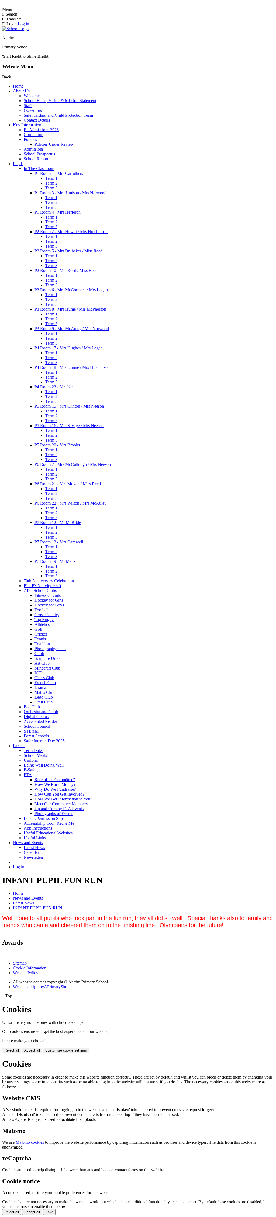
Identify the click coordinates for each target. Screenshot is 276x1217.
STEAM (31, 731)
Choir (39, 653)
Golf (38, 629)
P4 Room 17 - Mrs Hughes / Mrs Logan (68, 348)
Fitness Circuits (47, 595)
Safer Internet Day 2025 (44, 740)
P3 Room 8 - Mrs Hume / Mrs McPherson (70, 309)
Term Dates (33, 750)
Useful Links (35, 837)
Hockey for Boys (49, 605)
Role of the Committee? (54, 779)
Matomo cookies (30, 1142)
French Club (45, 682)
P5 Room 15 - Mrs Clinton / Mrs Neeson (69, 406)
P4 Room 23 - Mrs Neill (55, 386)
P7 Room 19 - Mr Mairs (54, 561)
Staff (28, 105)
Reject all (11, 1050)
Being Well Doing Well (44, 765)
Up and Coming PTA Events (59, 808)
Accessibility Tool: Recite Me (49, 823)
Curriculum (33, 134)
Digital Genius (36, 716)
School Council (37, 726)
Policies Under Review (54, 144)
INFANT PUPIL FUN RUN (37, 908)
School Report (36, 159)
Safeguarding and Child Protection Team (58, 115)
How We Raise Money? (54, 784)
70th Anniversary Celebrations (49, 580)
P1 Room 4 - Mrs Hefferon (57, 212)
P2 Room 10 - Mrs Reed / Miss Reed (66, 270)
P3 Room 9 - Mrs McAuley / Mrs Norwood (71, 328)
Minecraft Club (47, 668)
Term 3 (51, 188)
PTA (28, 774)
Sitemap (20, 963)
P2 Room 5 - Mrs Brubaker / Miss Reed (68, 251)
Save (49, 1212)
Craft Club (43, 702)
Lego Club (43, 697)
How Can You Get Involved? (59, 794)
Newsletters (34, 857)
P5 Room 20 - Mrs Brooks (57, 445)
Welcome (32, 95)
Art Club (42, 663)
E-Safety (31, 770)
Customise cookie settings (66, 1050)
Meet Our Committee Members (61, 804)
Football (41, 610)
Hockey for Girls (48, 600)
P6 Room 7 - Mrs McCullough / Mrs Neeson (72, 464)
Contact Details (37, 120)
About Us (21, 91)
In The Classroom (39, 168)
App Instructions (38, 828)
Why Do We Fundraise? (55, 789)
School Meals (35, 755)
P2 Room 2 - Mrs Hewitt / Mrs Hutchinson (71, 231)
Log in (23, 24)
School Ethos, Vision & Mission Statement (60, 100)
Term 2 (51, 183)
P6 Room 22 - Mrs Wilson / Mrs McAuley (70, 503)
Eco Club (32, 707)
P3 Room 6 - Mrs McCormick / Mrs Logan (71, 289)
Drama (40, 687)
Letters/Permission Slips (44, 818)
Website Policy (25, 972)
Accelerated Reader (40, 721)
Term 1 (51, 178)
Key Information (27, 125)
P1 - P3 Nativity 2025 (42, 585)
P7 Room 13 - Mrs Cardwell (58, 542)
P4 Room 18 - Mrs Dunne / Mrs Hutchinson (72, 367)
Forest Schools (36, 736)
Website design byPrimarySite (40, 986)
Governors (33, 110)
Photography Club (50, 648)
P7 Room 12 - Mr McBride (57, 522)
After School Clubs (40, 590)
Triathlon (42, 644)
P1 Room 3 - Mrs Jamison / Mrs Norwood (70, 192)
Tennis (40, 639)
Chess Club (44, 677)
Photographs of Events (53, 813)
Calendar (31, 852)
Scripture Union (48, 658)
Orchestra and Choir (41, 711)
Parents (19, 745)
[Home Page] (15, 28)
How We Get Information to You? (63, 799)
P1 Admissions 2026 (41, 129)
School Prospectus (39, 154)
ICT (38, 673)
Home (18, 86)
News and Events (28, 842)
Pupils (18, 163)
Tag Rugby (44, 619)
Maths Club (44, 692)
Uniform (31, 760)
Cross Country (46, 614)
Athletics (42, 624)
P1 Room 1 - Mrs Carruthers (58, 173)
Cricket (40, 634)
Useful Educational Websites (48, 833)
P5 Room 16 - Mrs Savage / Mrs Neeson (69, 425)
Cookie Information (29, 968)
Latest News (34, 847)
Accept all (32, 1050)
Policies (30, 139)
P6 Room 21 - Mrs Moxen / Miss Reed (67, 483)
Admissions (34, 149)
